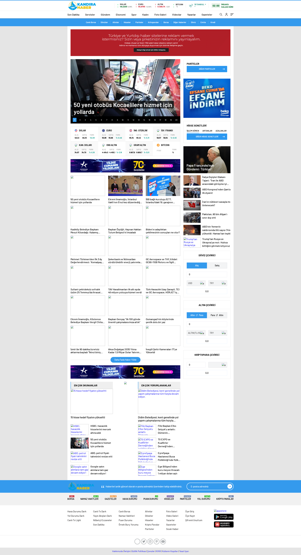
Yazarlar (191, 14)
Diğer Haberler (179, 22)
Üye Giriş (189, 511)
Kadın (145, 14)
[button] (75, 120)
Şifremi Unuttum (193, 520)
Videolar (176, 14)
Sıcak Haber (172, 529)
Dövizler (104, 22)
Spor (134, 14)
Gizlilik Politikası (139, 551)
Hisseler (127, 22)
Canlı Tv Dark (99, 511)
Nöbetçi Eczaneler (102, 520)
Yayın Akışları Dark (102, 515)
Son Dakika (73, 14)
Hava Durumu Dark (76, 511)
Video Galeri (172, 515)
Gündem (105, 14)
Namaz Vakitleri (89, 497)
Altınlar (116, 22)
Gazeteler (207, 14)
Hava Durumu (130, 497)
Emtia (203, 22)
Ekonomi (121, 14)
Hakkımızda (117, 551)
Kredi (213, 22)
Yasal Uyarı (184, 551)
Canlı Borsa (91, 22)
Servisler (90, 14)
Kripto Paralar (225, 497)
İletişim (127, 551)
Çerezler (151, 551)
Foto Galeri (160, 14)
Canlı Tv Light (74, 520)
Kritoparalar (153, 22)
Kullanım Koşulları (170, 551)
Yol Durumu (203, 497)
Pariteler (139, 22)
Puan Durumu (150, 497)
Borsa (166, 22)
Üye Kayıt (190, 515)
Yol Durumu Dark (75, 515)
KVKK (158, 551)
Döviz (193, 22)
